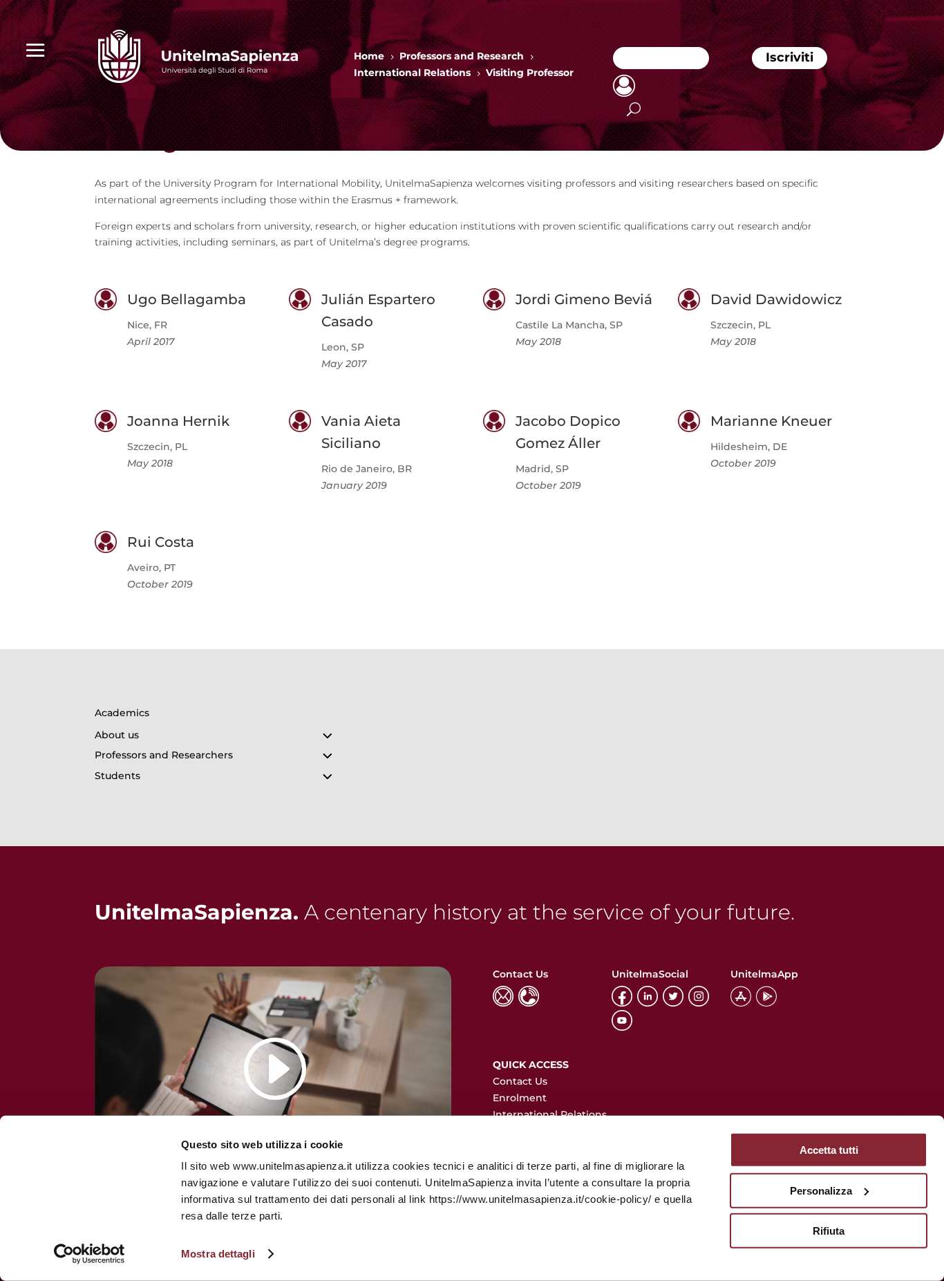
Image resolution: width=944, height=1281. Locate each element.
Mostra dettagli (218, 1254)
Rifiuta (828, 1231)
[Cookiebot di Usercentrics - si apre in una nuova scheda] (89, 1254)
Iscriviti (789, 57)
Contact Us (520, 1081)
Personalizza (821, 1190)
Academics (122, 713)
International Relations (550, 1114)
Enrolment (520, 1098)
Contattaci (661, 57)
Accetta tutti (829, 1150)
